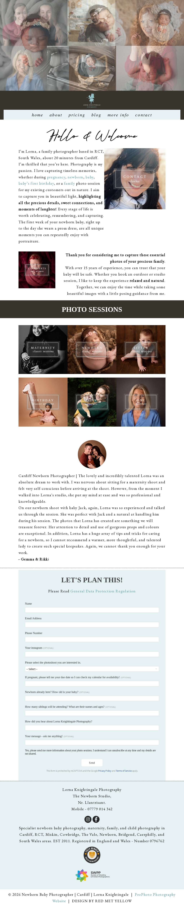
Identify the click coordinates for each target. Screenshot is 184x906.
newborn (75, 177)
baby (90, 177)
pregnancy (56, 177)
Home (37, 114)
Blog (96, 114)
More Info (118, 114)
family (69, 183)
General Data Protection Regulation (103, 591)
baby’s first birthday (36, 183)
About (56, 114)
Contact (143, 114)
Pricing (77, 114)
